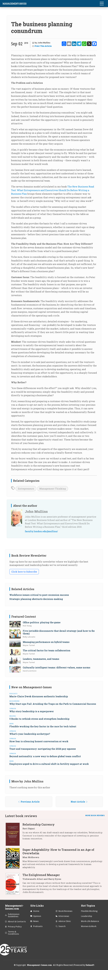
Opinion (37, 916)
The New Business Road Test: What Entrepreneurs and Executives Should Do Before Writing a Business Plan (52, 190)
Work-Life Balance (90, 921)
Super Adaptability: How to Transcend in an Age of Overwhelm (58, 851)
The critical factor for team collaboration (46, 650)
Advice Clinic (64, 921)
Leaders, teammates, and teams (41, 658)
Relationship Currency (38, 824)
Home (36, 911)
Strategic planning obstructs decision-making (36, 598)
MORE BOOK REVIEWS (95, 815)
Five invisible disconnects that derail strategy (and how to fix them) (59, 632)
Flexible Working (89, 911)
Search (62, 926)
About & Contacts (17, 921)
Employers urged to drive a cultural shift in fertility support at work (49, 763)
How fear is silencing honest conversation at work (38, 741)
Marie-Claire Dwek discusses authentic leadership (38, 696)
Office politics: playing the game (41, 622)
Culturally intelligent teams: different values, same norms (56, 667)
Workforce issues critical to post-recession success (39, 594)
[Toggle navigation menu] (101, 3)
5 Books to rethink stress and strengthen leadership (39, 718)
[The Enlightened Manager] (14, 884)
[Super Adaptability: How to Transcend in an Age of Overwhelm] (14, 859)
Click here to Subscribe (24, 571)
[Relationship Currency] (14, 834)
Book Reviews (65, 911)
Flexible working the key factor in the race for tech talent (42, 726)
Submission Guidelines (13, 915)
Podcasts (37, 926)
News (36, 921)
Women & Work (88, 926)
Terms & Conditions (13, 933)
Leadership (86, 916)
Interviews (63, 916)
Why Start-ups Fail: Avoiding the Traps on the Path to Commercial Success (52, 703)
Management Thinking (52, 488)
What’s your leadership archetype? (29, 733)
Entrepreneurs (26, 488)
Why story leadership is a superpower (31, 711)
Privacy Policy (15, 926)
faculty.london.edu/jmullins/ (41, 531)
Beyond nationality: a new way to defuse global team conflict (45, 756)
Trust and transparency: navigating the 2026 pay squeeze (42, 748)
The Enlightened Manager (41, 875)
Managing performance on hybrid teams (46, 641)
